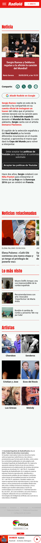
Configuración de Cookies (22, 513)
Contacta (3, 507)
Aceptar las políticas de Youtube (20, 165)
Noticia (7, 27)
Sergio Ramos (9, 103)
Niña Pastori (8, 176)
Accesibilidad (36, 507)
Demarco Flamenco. (12, 124)
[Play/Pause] (37, 539)
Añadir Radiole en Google (22, 95)
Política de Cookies (13, 510)
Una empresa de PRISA (20, 523)
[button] (4, 4)
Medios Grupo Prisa (20, 528)
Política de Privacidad (30, 510)
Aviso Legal (24, 507)
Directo (33, 4)
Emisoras (13, 507)
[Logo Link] (15, 4)
